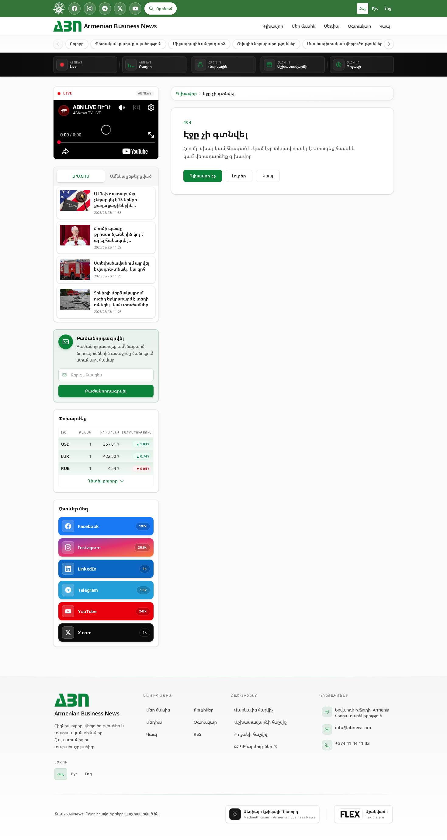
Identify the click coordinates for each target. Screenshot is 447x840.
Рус (375, 8)
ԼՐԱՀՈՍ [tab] (80, 176)
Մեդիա (331, 26)
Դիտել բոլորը (102, 481)
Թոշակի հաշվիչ (251, 734)
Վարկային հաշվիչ (253, 710)
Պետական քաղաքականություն (128, 43)
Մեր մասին (303, 26)
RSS (197, 734)
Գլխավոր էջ (202, 176)
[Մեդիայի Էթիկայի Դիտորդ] (59, 8)
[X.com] (120, 8)
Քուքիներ (203, 710)
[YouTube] (135, 8)
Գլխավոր (272, 26)
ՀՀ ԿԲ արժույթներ (253, 746)
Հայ (362, 8)
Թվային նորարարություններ (266, 43)
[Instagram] (90, 8)
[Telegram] (105, 8)
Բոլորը (77, 43)
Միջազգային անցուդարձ (199, 43)
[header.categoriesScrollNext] (389, 44)
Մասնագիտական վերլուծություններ (345, 43)
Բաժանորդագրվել (105, 391)
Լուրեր (239, 176)
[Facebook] (74, 8)
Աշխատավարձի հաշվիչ (260, 722)
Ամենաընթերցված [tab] (131, 176)
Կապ (384, 26)
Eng (387, 8)
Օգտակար (359, 26)
